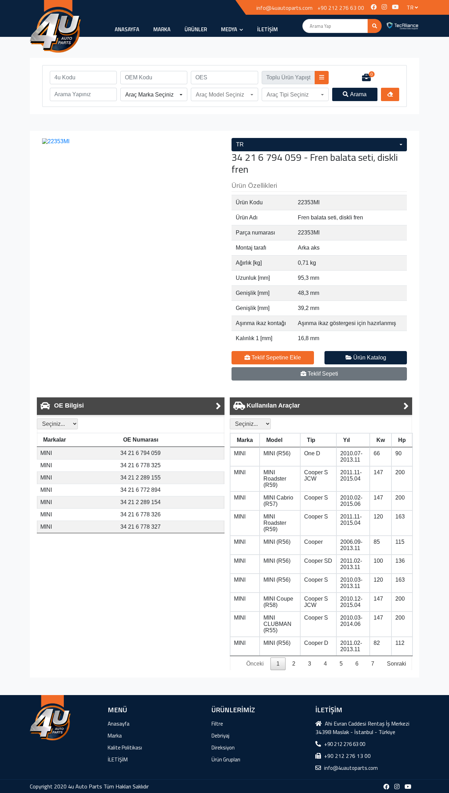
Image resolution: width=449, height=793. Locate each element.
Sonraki (396, 664)
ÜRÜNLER (196, 29)
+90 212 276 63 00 (340, 8)
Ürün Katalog (369, 358)
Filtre (217, 724)
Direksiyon (223, 748)
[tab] (130, 406)
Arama (358, 94)
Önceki (255, 664)
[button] (154, 94)
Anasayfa (127, 29)
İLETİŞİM (267, 29)
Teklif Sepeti (322, 374)
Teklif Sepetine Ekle (275, 358)
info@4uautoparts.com (284, 8)
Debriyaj (220, 736)
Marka (161, 29)
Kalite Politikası (125, 748)
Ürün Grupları (226, 759)
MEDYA (229, 29)
